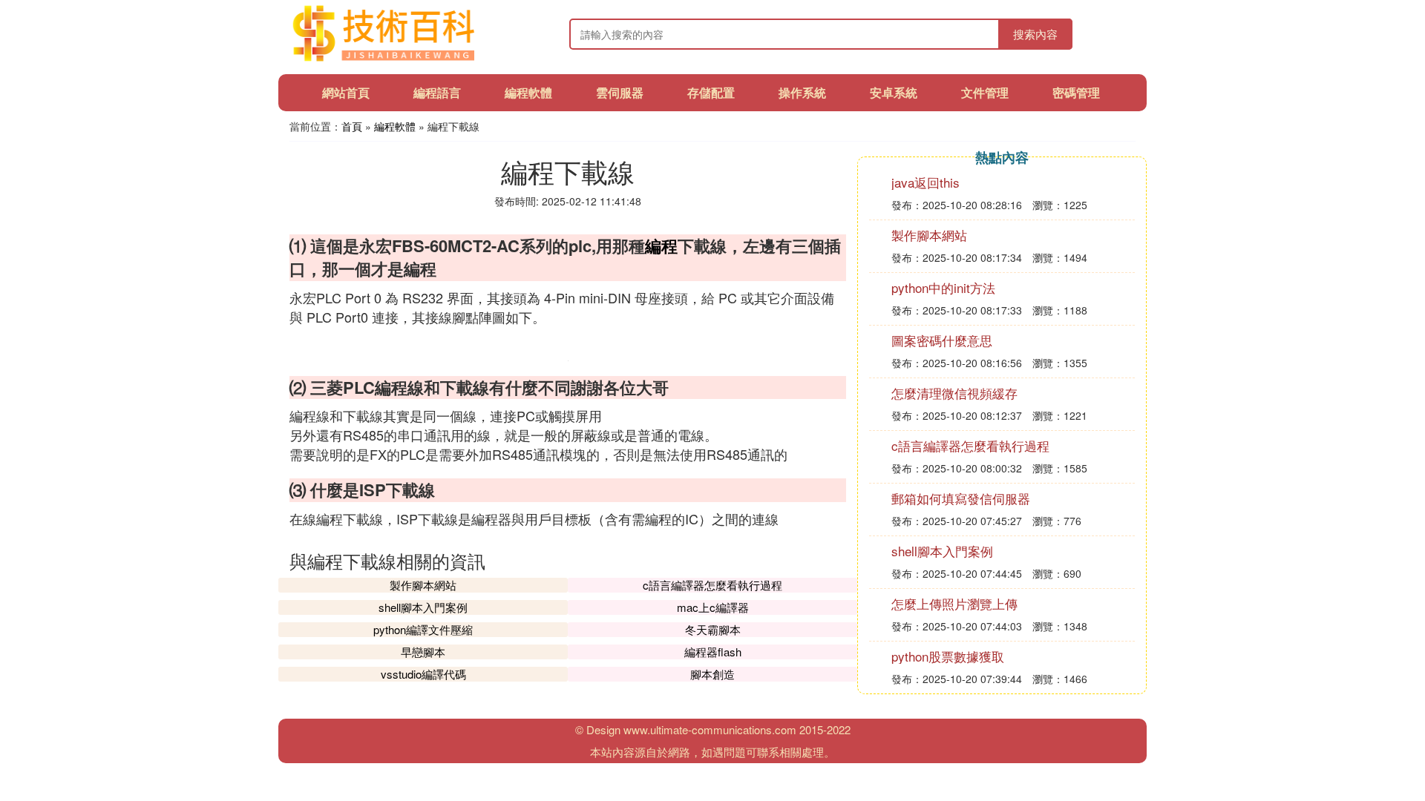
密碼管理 (1076, 92)
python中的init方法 (943, 287)
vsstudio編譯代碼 (423, 674)
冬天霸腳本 (713, 629)
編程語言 (437, 92)
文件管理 (985, 92)
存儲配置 (711, 92)
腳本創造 (712, 674)
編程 (661, 245)
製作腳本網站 (423, 585)
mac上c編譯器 (713, 607)
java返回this (925, 182)
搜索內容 (1035, 34)
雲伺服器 (619, 92)
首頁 (351, 126)
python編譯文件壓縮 (423, 629)
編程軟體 (528, 92)
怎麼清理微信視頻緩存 (954, 392)
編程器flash (712, 651)
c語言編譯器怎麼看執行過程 (712, 585)
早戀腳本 (423, 651)
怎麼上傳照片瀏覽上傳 (954, 603)
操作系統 (802, 92)
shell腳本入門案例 (423, 607)
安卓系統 (893, 92)
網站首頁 (346, 92)
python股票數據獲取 (947, 656)
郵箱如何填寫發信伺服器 (960, 498)
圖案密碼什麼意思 (941, 340)
